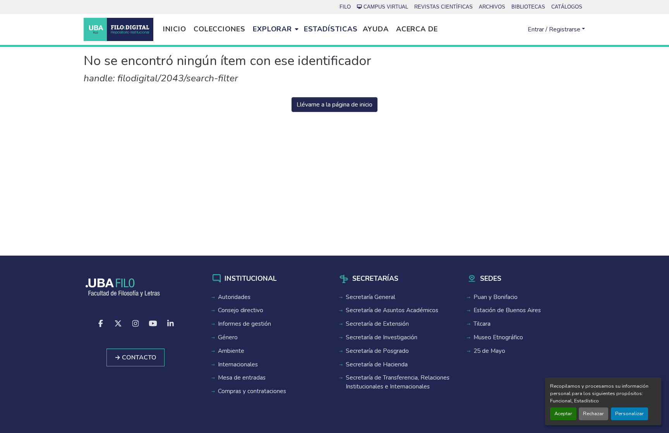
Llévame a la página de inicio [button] (334, 104)
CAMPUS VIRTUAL (386, 7)
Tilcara (482, 324)
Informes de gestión (244, 324)
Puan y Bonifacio (495, 297)
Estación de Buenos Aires (507, 310)
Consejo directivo (240, 310)
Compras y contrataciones (252, 391)
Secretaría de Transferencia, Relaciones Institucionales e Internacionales (397, 382)
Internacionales (238, 364)
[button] (118, 29)
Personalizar (629, 413)
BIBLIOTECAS (528, 7)
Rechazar (593, 413)
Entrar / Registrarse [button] (555, 29)
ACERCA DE (417, 29)
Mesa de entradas (242, 377)
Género (228, 337)
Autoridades (234, 297)
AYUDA (376, 29)
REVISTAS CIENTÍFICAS (443, 7)
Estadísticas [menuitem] (331, 29)
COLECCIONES (219, 29)
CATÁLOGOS (566, 7)
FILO (345, 7)
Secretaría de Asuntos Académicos (392, 310)
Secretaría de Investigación (381, 337)
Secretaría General (370, 297)
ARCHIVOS (492, 7)
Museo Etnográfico (498, 337)
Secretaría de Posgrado (377, 351)
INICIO (174, 29)
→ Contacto (135, 357)
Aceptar (563, 413)
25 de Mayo (489, 351)
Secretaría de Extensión (377, 324)
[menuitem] (275, 29)
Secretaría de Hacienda (377, 364)
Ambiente (231, 351)
